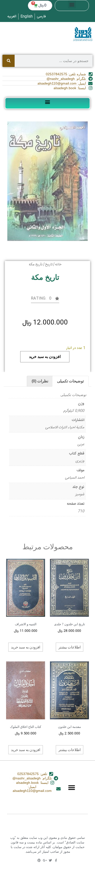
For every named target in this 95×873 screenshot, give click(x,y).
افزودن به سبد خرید (45, 356)
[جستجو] (8, 61)
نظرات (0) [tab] (40, 381)
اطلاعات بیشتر (69, 647)
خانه (58, 264)
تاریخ (49, 264)
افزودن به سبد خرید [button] (25, 647)
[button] (72, 4)
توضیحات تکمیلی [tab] (70, 381)
